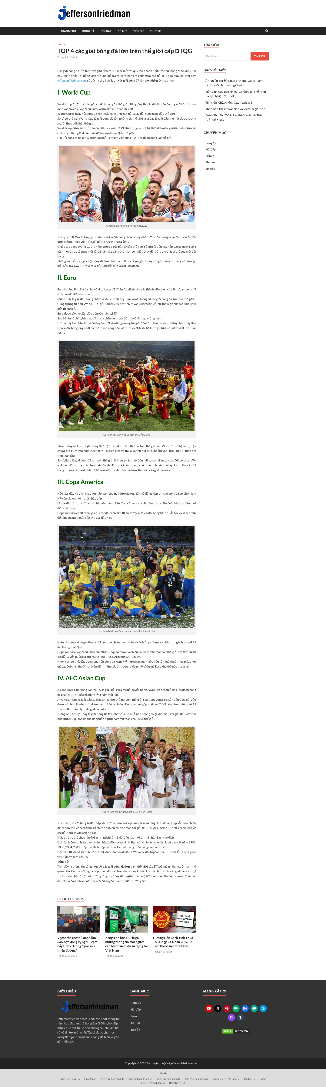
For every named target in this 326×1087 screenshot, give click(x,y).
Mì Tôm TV (234, 1078)
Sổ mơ (122, 31)
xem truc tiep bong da (196, 1078)
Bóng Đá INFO (177, 1082)
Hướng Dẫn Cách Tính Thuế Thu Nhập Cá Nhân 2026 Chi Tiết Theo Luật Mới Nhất (173, 942)
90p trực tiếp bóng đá (168, 1078)
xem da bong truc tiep (140, 1078)
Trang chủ (68, 31)
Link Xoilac (90, 1078)
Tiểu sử (138, 31)
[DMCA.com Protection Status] (236, 1031)
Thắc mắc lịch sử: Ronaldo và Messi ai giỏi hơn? (235, 109)
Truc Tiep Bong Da (70, 1078)
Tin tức (155, 31)
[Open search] (267, 31)
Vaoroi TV (217, 1078)
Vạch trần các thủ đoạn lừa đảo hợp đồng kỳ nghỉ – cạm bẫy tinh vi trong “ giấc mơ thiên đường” (77, 944)
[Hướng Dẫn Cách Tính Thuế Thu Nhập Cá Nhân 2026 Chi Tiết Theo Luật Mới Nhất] (174, 920)
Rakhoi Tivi (250, 1078)
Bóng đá (88, 31)
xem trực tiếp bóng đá (112, 1078)
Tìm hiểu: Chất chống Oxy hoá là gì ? (228, 102)
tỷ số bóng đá (157, 1082)
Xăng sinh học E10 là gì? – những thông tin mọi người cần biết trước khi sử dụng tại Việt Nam (126, 944)
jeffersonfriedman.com (72, 80)
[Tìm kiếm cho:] (236, 56)
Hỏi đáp (106, 31)
